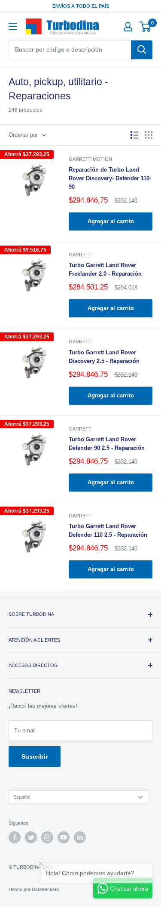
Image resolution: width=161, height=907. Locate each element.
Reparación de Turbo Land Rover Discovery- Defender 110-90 (110, 178)
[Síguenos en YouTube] (64, 837)
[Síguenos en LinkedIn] (80, 837)
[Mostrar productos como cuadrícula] (148, 135)
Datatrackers (45, 889)
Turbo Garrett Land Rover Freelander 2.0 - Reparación (105, 269)
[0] (145, 27)
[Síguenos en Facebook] (15, 837)
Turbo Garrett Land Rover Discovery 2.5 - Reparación (104, 356)
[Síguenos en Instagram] (47, 837)
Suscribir (34, 756)
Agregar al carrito (111, 221)
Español (21, 796)
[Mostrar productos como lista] (134, 135)
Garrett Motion (90, 159)
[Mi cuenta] (128, 26)
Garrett (80, 254)
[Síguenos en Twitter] (31, 837)
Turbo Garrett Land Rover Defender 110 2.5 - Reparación (108, 530)
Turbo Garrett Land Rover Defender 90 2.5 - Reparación (107, 443)
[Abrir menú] (13, 26)
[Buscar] (141, 49)
